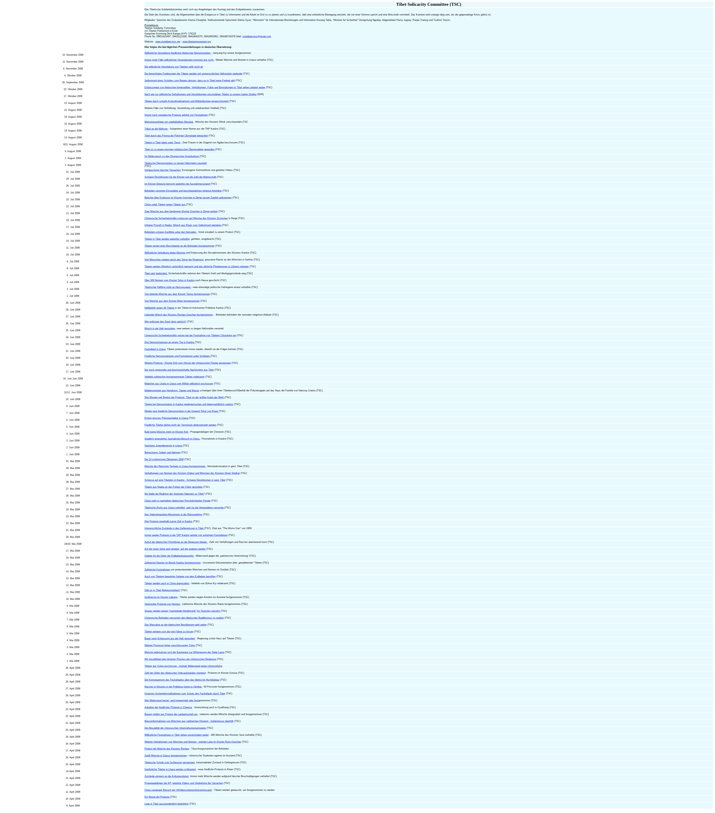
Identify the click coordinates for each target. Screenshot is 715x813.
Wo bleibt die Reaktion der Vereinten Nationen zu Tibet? (174, 493)
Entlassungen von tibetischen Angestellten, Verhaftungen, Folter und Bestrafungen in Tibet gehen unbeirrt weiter (204, 87)
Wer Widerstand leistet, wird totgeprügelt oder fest (171, 700)
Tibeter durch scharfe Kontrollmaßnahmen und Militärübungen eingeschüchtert (186, 101)
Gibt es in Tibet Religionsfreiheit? (162, 590)
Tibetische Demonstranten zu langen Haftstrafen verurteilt (175, 163)
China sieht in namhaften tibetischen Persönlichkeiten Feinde (177, 500)
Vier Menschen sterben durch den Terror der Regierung (173, 259)
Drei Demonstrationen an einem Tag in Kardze (169, 342)
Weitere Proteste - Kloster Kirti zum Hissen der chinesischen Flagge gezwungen (187, 363)
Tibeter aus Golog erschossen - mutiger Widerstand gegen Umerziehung (183, 666)
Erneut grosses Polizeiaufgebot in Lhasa (166, 418)
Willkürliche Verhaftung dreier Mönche (165, 252)
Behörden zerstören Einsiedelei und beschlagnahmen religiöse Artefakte (183, 190)
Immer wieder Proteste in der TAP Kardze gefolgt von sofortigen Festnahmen (186, 535)
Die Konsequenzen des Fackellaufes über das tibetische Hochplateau (181, 679)
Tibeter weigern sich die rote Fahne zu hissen (168, 631)
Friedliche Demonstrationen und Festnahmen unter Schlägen (177, 356)
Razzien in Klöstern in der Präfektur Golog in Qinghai (173, 686)
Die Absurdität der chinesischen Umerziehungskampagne (175, 728)
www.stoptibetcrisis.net (167, 41)
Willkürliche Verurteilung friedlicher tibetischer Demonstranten (177, 53)
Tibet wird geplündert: (156, 273)
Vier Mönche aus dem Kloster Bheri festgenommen (172, 301)
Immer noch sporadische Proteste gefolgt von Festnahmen (176, 115)
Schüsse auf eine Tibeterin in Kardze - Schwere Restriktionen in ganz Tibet (184, 480)
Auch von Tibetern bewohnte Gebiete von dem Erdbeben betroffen (180, 576)
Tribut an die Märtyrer (156, 128)
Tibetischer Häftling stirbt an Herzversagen (167, 287)
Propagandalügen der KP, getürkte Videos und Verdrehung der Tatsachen (183, 783)
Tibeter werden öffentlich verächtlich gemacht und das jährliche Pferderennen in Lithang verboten (196, 266)
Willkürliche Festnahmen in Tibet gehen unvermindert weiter (176, 735)
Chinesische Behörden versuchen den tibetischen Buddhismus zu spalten (184, 617)
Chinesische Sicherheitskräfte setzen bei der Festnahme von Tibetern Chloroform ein (190, 335)
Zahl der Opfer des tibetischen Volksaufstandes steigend (175, 673)
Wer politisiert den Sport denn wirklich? (165, 321)
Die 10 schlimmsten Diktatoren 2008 (164, 459)
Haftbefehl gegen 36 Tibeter (159, 307)
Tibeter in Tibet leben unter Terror (162, 142)
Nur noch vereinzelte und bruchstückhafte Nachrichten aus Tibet (179, 369)
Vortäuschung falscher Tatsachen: (162, 170)
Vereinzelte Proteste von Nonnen (162, 604)
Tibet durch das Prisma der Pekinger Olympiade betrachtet (176, 135)
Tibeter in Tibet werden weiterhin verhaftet (167, 239)
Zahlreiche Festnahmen (157, 569)
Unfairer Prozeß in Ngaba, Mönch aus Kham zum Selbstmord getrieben (183, 225)
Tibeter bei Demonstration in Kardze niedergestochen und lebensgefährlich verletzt (188, 404)
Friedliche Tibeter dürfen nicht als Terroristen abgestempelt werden (180, 425)
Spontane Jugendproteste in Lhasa (163, 445)
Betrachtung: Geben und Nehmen (162, 452)
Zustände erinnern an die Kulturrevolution (166, 776)
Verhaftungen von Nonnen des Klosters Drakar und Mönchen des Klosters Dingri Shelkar (192, 473)
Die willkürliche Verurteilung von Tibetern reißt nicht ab (173, 66)
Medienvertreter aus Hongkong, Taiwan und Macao (171, 390)
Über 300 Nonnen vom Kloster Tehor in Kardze (169, 280)
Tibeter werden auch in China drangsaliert (167, 583)
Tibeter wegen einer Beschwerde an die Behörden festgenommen (179, 245)
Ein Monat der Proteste (157, 797)
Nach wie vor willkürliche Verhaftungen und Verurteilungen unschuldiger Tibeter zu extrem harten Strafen (200, 94)
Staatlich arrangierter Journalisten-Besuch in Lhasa (172, 438)
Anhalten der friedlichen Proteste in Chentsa (168, 707)
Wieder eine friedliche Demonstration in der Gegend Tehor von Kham (181, 411)
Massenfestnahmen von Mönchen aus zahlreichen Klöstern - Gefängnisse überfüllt (188, 721)
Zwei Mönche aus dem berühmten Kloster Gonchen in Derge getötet (181, 211)
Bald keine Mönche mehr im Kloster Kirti (166, 431)
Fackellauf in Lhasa (155, 349)
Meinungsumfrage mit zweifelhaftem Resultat (169, 121)
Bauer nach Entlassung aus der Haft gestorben (169, 638)
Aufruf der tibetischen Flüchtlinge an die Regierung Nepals (176, 542)
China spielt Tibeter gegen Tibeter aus (165, 204)
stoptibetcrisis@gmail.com (256, 36)
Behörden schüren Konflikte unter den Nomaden (170, 232)
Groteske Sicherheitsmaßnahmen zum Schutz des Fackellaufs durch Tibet (184, 693)
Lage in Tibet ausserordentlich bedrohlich (166, 803)
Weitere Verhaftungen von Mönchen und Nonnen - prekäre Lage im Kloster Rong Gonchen (192, 741)
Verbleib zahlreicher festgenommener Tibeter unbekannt (174, 376)
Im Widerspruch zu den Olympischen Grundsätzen (172, 156)
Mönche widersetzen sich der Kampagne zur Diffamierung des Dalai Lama (184, 652)
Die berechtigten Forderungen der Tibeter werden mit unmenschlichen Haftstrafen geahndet (193, 73)
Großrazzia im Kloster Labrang (160, 597)
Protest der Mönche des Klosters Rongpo (166, 748)
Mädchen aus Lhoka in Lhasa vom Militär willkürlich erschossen (178, 383)
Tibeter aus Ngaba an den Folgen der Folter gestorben (173, 487)
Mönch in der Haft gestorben (159, 328)
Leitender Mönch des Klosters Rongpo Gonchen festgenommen (178, 314)
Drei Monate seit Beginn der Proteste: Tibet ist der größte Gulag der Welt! (184, 397)
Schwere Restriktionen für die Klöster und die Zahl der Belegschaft (180, 177)
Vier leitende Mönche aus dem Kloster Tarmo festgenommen (177, 294)
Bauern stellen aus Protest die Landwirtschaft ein (171, 714)
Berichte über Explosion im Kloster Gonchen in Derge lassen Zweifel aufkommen (188, 197)
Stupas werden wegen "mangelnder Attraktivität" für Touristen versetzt (182, 611)
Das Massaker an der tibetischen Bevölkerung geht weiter (175, 624)
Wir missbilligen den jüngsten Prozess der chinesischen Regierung (180, 659)
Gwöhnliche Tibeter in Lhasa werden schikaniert (170, 769)
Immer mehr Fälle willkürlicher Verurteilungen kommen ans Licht (179, 59)
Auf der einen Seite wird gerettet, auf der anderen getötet (175, 549)
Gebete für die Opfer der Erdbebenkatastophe (169, 555)
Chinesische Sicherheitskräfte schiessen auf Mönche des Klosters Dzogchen (186, 218)
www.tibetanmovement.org (196, 41)
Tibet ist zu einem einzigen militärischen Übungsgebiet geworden (179, 149)
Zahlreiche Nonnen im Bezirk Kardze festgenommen (172, 562)
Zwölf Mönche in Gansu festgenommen (165, 755)
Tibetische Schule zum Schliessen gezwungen (169, 762)
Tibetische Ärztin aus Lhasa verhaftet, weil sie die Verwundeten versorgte (184, 507)
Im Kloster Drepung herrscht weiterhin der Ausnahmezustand (177, 183)
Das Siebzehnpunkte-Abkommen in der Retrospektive (173, 514)
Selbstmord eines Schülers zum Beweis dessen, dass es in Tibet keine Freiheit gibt (189, 80)
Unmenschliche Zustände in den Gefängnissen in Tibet (174, 528)
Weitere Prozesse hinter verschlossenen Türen (169, 645)
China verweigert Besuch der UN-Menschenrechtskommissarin (178, 790)
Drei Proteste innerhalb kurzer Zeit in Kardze (168, 521)
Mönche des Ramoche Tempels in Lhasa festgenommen (175, 466)
